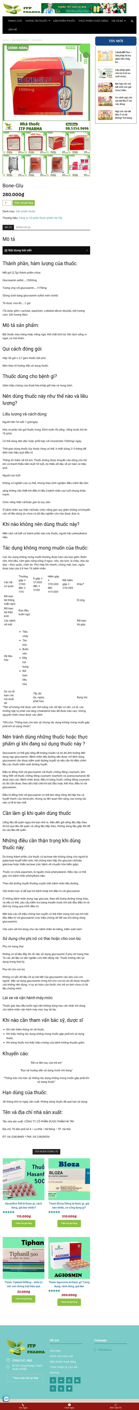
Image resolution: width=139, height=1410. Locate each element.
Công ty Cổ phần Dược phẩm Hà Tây (40, 217)
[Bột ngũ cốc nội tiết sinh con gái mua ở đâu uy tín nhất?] (105, 87)
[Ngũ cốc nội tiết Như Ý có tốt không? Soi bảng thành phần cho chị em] (105, 115)
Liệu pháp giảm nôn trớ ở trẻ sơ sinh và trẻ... (122, 73)
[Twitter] (61, 1388)
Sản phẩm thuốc (64, 20)
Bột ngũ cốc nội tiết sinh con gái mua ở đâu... (123, 87)
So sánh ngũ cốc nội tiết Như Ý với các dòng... (123, 100)
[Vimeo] (69, 1388)
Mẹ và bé (117, 20)
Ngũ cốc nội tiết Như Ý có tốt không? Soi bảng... (124, 114)
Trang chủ (15, 20)
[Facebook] (53, 1380)
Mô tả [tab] (8, 227)
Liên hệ (12, 29)
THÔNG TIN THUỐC (36, 20)
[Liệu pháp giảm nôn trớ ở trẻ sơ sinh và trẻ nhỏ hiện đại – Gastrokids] (105, 73)
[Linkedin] (77, 1380)
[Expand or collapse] (48, 250)
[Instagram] (69, 1380)
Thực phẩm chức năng (93, 20)
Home (6, 40)
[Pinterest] (53, 1388)
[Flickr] (61, 1380)
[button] (132, 21)
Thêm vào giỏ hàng (23, 203)
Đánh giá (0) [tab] (23, 227)
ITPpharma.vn (104, 1349)
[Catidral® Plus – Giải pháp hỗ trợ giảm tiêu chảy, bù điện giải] (105, 56)
